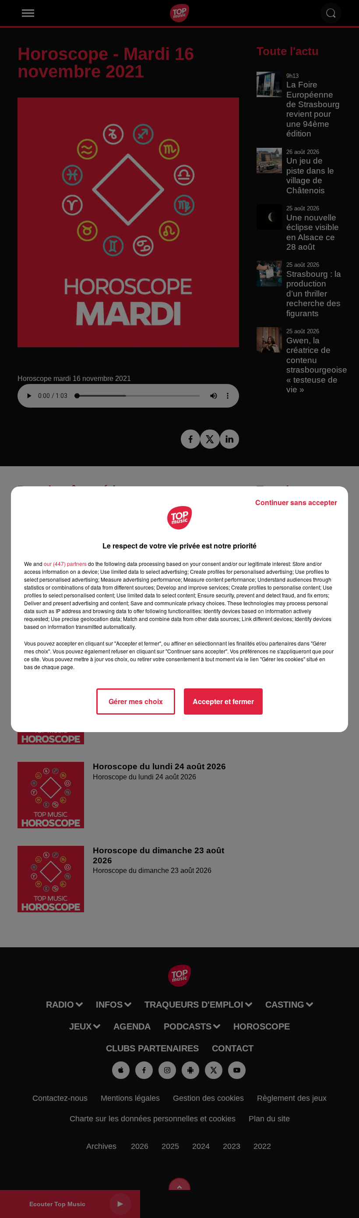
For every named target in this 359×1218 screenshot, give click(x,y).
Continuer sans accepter (296, 502)
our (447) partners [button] (65, 563)
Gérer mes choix (136, 701)
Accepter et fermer (223, 701)
